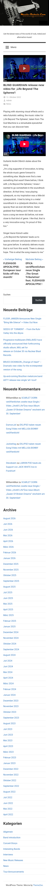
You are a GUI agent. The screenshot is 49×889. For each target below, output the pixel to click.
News (8, 104)
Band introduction (11, 837)
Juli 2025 (7, 592)
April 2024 (8, 677)
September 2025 (11, 581)
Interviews (8, 854)
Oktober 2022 (9, 780)
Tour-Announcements (13, 871)
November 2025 (11, 569)
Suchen (6, 294)
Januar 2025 (9, 626)
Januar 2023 (9, 763)
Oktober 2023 (9, 712)
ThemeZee (38, 885)
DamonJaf (11, 425)
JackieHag (11, 444)
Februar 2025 (9, 621)
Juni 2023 (8, 734)
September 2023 (11, 717)
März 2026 (8, 547)
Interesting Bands (11, 849)
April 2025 (8, 609)
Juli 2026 (7, 524)
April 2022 (8, 814)
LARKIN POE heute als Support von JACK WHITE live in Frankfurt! (23, 467)
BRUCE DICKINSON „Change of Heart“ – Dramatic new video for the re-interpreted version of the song (22, 366)
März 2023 (8, 752)
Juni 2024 (8, 666)
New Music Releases (13, 860)
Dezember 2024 (10, 632)
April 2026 (8, 541)
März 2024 (8, 683)
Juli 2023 (7, 729)
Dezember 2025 (10, 564)
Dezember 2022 (10, 769)
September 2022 (11, 786)
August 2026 (9, 518)
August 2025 (9, 586)
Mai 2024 (7, 672)
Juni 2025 (8, 598)
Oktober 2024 (9, 643)
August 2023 (9, 723)
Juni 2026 (8, 529)
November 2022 (11, 774)
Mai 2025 (7, 603)
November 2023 (11, 706)
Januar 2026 (9, 558)
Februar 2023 (9, 757)
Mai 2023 (7, 740)
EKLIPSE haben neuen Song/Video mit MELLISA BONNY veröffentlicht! (23, 429)
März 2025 (8, 615)
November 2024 (11, 638)
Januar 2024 (9, 695)
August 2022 (9, 791)
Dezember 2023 (10, 700)
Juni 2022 (8, 803)
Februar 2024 (9, 689)
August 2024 (9, 655)
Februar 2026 (9, 552)
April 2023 (8, 746)
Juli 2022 (7, 797)
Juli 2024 (7, 660)
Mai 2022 (7, 808)
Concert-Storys (10, 843)
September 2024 (11, 649)
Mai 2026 (7, 535)
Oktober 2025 (9, 575)
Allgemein (8, 832)
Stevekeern (11, 463)
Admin (9, 100)
